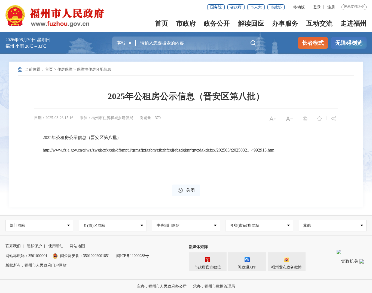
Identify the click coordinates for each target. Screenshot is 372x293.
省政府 (236, 7)
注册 (331, 7)
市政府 (186, 23)
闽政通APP (247, 267)
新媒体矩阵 (198, 247)
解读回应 (251, 23)
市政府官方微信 (207, 267)
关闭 (186, 190)
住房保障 (64, 69)
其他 (307, 225)
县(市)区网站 (94, 225)
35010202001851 (96, 256)
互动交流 (319, 23)
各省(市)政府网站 (244, 225)
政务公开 (217, 23)
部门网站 (17, 225)
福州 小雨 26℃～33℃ (25, 46)
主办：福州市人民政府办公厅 (162, 286)
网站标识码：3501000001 (26, 256)
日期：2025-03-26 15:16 (53, 118)
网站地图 (77, 246)
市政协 (276, 7)
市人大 (256, 7)
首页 (161, 23)
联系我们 (13, 246)
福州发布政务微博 (286, 267)
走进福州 (353, 23)
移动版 (299, 7)
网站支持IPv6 (354, 6)
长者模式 (313, 43)
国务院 (216, 7)
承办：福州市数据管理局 (214, 286)
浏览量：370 (150, 118)
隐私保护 (34, 246)
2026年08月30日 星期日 (27, 39)
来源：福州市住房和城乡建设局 (106, 118)
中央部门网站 (168, 225)
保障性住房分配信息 (94, 69)
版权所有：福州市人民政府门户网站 (35, 265)
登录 (317, 7)
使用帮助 (55, 246)
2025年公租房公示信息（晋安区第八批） (186, 96)
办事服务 (285, 23)
